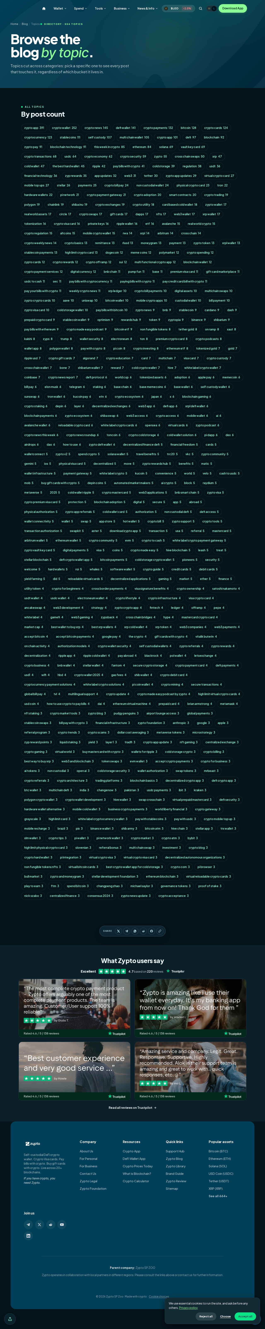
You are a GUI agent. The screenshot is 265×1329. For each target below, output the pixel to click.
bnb (167, 310)
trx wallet (228, 828)
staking (99, 387)
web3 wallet (184, 214)
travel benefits (147, 454)
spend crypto (89, 454)
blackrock (153, 655)
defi (191, 137)
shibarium (222, 320)
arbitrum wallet (36, 540)
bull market (33, 876)
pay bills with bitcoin (112, 310)
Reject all (206, 1316)
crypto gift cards (61, 358)
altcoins (67, 233)
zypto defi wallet (102, 444)
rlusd (127, 243)
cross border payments (109, 588)
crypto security (133, 156)
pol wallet (178, 655)
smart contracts (182, 195)
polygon (32, 204)
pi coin (119, 348)
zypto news (145, 310)
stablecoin (188, 310)
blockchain (214, 137)
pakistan (131, 790)
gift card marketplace (223, 271)
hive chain (179, 828)
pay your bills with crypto (42, 291)
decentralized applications (131, 579)
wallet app (33, 348)
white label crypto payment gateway (199, 540)
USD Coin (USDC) (221, 1173)
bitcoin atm (154, 828)
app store (107, 521)
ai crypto (168, 483)
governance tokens (175, 886)
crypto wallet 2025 (88, 675)
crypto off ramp (98, 262)
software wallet (122, 569)
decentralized (104, 463)
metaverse (33, 492)
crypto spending (200, 252)
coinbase (32, 377)
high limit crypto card (81, 252)
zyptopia (176, 320)
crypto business (36, 665)
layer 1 (111, 742)
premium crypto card (172, 339)
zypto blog (97, 713)
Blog (25, 24)
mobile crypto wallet (99, 233)
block (189, 483)
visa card (191, 358)
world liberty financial (171, 809)
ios (47, 463)
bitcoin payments (113, 559)
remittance (104, 243)
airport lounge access (162, 713)
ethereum (141, 147)
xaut (231, 329)
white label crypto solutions (103, 684)
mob (28, 483)
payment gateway (77, 473)
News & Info (145, 8)
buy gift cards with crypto (60, 483)
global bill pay (35, 694)
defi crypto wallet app (75, 559)
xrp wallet (211, 214)
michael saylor (141, 886)
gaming (164, 579)
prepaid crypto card (39, 320)
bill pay (30, 387)
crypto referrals (36, 780)
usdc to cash (34, 281)
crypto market (142, 838)
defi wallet (126, 128)
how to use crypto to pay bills (68, 703)
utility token (34, 588)
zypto (160, 156)
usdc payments (159, 790)
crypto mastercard (116, 492)
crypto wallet (64, 128)
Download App (232, 8)
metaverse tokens (170, 732)
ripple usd (32, 358)
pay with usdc (185, 819)
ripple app (66, 655)
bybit (193, 838)
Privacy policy (188, 1307)
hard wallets (57, 569)
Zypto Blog (174, 1158)
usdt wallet (33, 598)
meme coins (141, 252)
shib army (129, 828)
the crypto (138, 636)
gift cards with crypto (171, 636)
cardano (212, 310)
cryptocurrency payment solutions (49, 684)
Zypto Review (176, 1181)
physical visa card (72, 463)
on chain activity (37, 646)
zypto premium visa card (42, 502)
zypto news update (136, 895)
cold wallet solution (181, 435)
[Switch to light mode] (211, 8)
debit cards (208, 569)
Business (120, 8)
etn (103, 396)
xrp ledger (117, 291)
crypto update (117, 694)
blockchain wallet (197, 262)
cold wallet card (114, 512)
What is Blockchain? (137, 1173)
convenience (165, 473)
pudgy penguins (126, 713)
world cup (123, 377)
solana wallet (117, 454)
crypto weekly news (40, 243)
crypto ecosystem (129, 396)
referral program (37, 732)
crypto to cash (153, 540)
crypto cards (216, 128)
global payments (200, 713)
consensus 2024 (100, 895)
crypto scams (98, 732)
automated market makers (133, 483)
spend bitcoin (78, 886)
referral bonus (110, 847)
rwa (127, 233)
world (189, 473)
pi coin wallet (142, 684)
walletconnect (36, 454)
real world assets (37, 214)
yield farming (34, 579)
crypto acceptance (173, 895)
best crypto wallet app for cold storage (134, 867)
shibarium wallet (90, 367)
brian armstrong (199, 703)
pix (79, 828)
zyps (48, 339)
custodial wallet (188, 300)
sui (123, 262)
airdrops (31, 444)
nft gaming (189, 742)
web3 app (146, 406)
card (146, 358)
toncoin (113, 435)
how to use (72, 444)
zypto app (34, 128)
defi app (170, 406)
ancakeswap (34, 607)
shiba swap (109, 415)
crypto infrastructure (164, 598)
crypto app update (157, 742)
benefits (186, 463)
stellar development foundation (115, 876)
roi (78, 569)
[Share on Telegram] (126, 931)
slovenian (83, 847)
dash (232, 310)
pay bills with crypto (129, 166)
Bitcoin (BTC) (218, 1151)
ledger (177, 607)
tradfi (130, 742)
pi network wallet (109, 838)
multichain (167, 358)
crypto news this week (41, 435)
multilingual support (83, 694)
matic (206, 463)
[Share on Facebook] (151, 931)
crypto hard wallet (38, 857)
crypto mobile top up (219, 819)
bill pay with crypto (73, 723)
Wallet (58, 8)
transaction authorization (43, 531)
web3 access (137, 415)
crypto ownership (190, 588)
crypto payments (158, 128)
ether (205, 579)
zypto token (203, 243)
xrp (217, 156)
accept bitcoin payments (75, 636)
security (212, 559)
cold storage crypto (180, 751)
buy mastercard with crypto (102, 751)
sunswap (32, 396)
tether (151, 175)
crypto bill (155, 521)
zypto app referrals (80, 512)
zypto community (214, 454)
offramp (198, 607)
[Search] (201, 8)
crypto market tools (65, 713)
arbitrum (165, 233)
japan (156, 396)
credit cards (181, 569)
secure (158, 502)
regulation (192, 166)
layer (79, 406)
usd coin (31, 703)
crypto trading (216, 195)
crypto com (180, 867)
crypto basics (75, 243)
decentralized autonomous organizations (195, 857)
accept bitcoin (36, 636)
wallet (67, 521)
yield (93, 742)
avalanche (171, 223)
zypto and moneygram (67, 876)
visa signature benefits (152, 588)
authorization (146, 512)
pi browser (206, 867)
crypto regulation (38, 233)
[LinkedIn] (28, 1235)
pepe (219, 607)
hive (172, 367)
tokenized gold (208, 348)
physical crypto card (193, 185)
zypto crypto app (128, 607)
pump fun (136, 271)
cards (211, 444)
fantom (118, 665)
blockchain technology (68, 147)
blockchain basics (144, 780)
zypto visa (215, 492)
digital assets (186, 291)
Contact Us (88, 1173)
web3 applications (153, 492)
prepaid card (169, 703)
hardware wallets (38, 195)
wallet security (91, 339)
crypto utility (143, 204)
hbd (62, 675)
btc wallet (32, 790)
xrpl (144, 233)
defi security (229, 799)
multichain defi (60, 790)
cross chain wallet (38, 367)
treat (221, 550)
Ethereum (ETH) (220, 1158)
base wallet (183, 387)
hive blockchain (178, 550)
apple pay (206, 377)
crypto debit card (174, 675)
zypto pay (33, 147)
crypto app (167, 137)
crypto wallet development (85, 799)
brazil (63, 828)
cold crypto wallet (146, 367)
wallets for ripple (144, 751)
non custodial (58, 771)
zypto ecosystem (78, 415)
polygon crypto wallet (40, 799)
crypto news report (63, 377)
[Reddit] (50, 1224)
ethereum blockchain (162, 876)
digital (139, 502)
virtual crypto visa (102, 857)
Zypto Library (176, 1166)
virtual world (65, 751)
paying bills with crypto (137, 281)
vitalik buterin (206, 636)
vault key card (193, 147)
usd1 (29, 675)
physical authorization (40, 512)
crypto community (103, 540)
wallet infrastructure (39, 473)
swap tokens (186, 771)
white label (33, 617)
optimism (105, 320)
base (157, 271)
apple (223, 723)
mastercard (221, 531)
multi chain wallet (134, 137)
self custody (100, 137)
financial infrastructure (112, 723)
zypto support (183, 521)
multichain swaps (218, 291)
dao (51, 444)
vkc (189, 454)
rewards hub (131, 320)
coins (117, 550)
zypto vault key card (39, 550)
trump (66, 339)
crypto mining (172, 684)
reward (117, 367)
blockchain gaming (196, 396)
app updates (105, 175)
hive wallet (122, 799)
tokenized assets (153, 377)
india (84, 790)
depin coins (96, 483)
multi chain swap (141, 847)
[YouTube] (61, 1224)
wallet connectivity (39, 521)
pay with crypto (93, 348)
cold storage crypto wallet (154, 559)
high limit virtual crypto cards (219, 694)
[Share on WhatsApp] (135, 931)
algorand (90, 358)
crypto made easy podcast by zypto (163, 694)
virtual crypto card (219, 175)
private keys (98, 223)
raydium (210, 483)
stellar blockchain (37, 559)
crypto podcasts (208, 339)
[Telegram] (28, 1224)
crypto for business (215, 761)
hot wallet (131, 521)
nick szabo (33, 895)
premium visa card (184, 271)
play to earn (33, 886)
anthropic (181, 723)
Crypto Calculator (136, 1181)
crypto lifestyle (128, 598)
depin (60, 406)
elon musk (53, 387)
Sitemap (172, 1188)
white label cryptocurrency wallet (102, 819)
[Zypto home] (44, 8)
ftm (55, 886)
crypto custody (219, 358)
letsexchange (205, 655)
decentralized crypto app (184, 780)
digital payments (75, 550)
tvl (57, 694)
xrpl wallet (231, 243)
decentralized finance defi (143, 444)
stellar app (204, 828)
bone (65, 367)
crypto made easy (144, 550)
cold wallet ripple (81, 492)
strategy (99, 607)
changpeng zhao (109, 886)
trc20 (172, 454)
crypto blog (198, 847)
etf (149, 223)
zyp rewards (76, 175)
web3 (130, 175)
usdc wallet (60, 598)
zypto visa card (36, 310)
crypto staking (35, 406)
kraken (200, 790)
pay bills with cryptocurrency (90, 281)
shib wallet (143, 675)
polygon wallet (61, 348)
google (203, 723)
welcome (32, 569)
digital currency (83, 271)
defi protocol (96, 377)
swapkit (77, 531)
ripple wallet (127, 223)
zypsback (109, 617)
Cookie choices (159, 1296)
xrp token (163, 627)
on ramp (212, 329)
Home (14, 24)
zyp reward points (38, 742)
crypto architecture (72, 780)
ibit (182, 790)
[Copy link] (159, 931)
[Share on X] (118, 931)
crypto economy (98, 156)
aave (68, 300)
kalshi (29, 339)
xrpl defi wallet (196, 406)
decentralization (37, 655)
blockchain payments (40, 415)
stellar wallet (93, 665)
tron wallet (56, 396)
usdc (70, 156)
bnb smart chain (187, 492)
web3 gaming (82, 617)
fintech (156, 607)
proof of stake (209, 886)
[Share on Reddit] (143, 931)
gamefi (56, 617)
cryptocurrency (38, 137)
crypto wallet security (114, 646)
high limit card (59, 819)
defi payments (227, 665)
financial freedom (184, 444)
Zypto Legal (88, 1181)
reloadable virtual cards (85, 579)
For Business (88, 1166)
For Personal (88, 1158)
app (177, 502)
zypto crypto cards (39, 300)
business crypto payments (127, 809)
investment (171, 847)
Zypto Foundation (93, 1188)
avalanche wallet (37, 425)
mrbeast (211, 771)
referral (197, 531)
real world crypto (201, 223)
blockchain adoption (109, 502)
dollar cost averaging (133, 732)
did (56, 579)
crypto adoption (147, 195)
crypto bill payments (150, 291)
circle (65, 214)
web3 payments (227, 627)
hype (168, 617)
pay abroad (127, 655)
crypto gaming (35, 751)
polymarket (169, 252)
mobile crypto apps (151, 300)
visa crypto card (201, 598)
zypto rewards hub (156, 463)
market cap (33, 627)
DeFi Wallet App (134, 1158)
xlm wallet (32, 838)
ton (144, 339)
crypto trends (69, 732)
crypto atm (170, 838)
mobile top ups (36, 185)
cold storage (163, 166)
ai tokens (32, 771)
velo (207, 473)
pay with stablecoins (150, 819)
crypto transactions (40, 156)
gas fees (118, 675)
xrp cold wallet (135, 627)
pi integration (70, 857)
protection (77, 502)
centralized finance (65, 895)
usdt (214, 166)
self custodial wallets (155, 646)
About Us (86, 1151)
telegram (77, 387)
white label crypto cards (119, 425)
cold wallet (34, 166)
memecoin (231, 377)
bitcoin (188, 128)
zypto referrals (191, 646)
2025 (55, 492)
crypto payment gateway (106, 195)
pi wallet (81, 838)
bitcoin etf (123, 329)
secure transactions (206, 684)
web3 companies (192, 627)
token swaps (111, 761)
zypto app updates (181, 175)
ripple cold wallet (96, 655)
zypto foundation (151, 723)
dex (229, 435)
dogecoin (114, 252)
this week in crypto (109, 147)
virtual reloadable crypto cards (208, 876)
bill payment (219, 300)
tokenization (35, 223)
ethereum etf (177, 348)
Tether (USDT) (219, 1181)
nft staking (33, 713)
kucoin (141, 473)
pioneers (189, 559)
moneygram (151, 243)
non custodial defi (178, 512)
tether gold (187, 329)
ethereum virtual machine (132, 703)
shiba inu (79, 204)
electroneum (121, 339)
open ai (83, 771)
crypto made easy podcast (86, 329)
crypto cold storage (143, 435)
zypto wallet (215, 204)
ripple (98, 166)
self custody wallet (215, 387)
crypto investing (146, 348)
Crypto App (131, 1151)
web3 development (68, 607)
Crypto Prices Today (138, 1166)
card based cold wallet (179, 204)
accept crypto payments (174, 761)
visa (100, 550)
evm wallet (138, 761)
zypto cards (34, 262)
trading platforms (108, 780)
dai (101, 703)
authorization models (74, 646)
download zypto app (125, 531)
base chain (123, 387)
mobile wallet (197, 415)
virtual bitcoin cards (83, 867)
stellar (63, 185)
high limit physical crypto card (45, 847)
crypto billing (213, 751)
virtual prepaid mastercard (191, 799)
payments (87, 185)
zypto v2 (62, 454)
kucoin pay (82, 396)
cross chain (191, 233)
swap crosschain (152, 799)
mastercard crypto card (200, 617)
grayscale (32, 819)
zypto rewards (223, 646)
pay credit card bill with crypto (185, 281)
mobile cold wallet (86, 809)
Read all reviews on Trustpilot (130, 1107)
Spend (79, 8)
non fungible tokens (155, 329)
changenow (106, 790)
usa (179, 531)
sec (57, 281)
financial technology (40, 175)
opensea (152, 425)
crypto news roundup (82, 435)
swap (86, 521)
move (129, 463)
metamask (229, 703)
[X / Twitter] (39, 1224)
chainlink (56, 204)
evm (129, 540)
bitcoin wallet (116, 300)
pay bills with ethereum (41, 329)
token (154, 320)
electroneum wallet (92, 598)
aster (97, 531)
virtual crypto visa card (140, 857)
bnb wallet (66, 665)
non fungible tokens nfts (42, 867)
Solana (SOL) (218, 1166)
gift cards (119, 214)
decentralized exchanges (111, 406)
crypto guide (153, 569)
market (185, 579)
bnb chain (112, 271)
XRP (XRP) (216, 1188)
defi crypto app (224, 780)
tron (222, 185)
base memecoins (153, 387)
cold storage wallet (72, 310)
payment (177, 243)
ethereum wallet (68, 540)
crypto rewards (65, 262)
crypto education (119, 358)
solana (166, 147)
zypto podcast (207, 425)
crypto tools (212, 521)
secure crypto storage (150, 665)
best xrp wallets (104, 627)
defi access (209, 512)
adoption (182, 377)
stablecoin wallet (76, 320)
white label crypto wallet (202, 367)
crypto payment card (191, 665)
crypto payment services (43, 271)
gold (232, 348)
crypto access (167, 415)
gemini (30, 463)
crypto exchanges (110, 204)
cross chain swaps (190, 156)
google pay (111, 636)
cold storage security (113, 771)
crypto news (96, 128)
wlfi (45, 675)
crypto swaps (90, 214)
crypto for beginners (68, 588)
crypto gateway (207, 809)
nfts (161, 214)
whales (96, 569)
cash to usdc (229, 473)
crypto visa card (67, 223)
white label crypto (113, 473)
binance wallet (101, 828)
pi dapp (211, 435)
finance (225, 579)
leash (203, 550)
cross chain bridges (140, 617)
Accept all (245, 1316)
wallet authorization (152, 771)
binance (199, 320)
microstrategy (203, 732)
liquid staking (70, 742)
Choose (225, 1316)
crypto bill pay (116, 185)
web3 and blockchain (77, 761)
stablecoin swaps (37, 723)
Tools (99, 8)
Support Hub (175, 1151)
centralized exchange (221, 742)
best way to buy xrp (39, 761)
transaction (158, 531)
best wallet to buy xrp (67, 627)
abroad (195, 502)
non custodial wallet (152, 185)
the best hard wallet (68, 166)
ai (218, 415)
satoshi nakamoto (226, 588)
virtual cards (178, 425)
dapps (141, 214)
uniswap (90, 300)
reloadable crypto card (75, 425)
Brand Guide (175, 1173)
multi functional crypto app (155, 262)
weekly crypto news (84, 291)
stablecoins (70, 137)
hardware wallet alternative (44, 809)
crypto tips (57, 838)
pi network (69, 195)
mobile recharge (37, 828)
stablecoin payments (40, 252)
